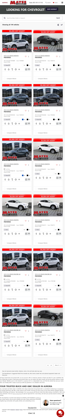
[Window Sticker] (29, 69)
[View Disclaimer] (19, 69)
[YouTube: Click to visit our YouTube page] (31, 413)
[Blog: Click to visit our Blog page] (34, 413)
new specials (30, 392)
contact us (38, 397)
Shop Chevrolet (52, 9)
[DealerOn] (32, 407)
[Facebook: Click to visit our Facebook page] (29, 413)
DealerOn (13, 409)
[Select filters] (58, 24)
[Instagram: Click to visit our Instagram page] (32, 413)
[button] (30, 41)
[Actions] (28, 56)
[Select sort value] (61, 24)
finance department (17, 393)
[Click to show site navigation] (62, 2)
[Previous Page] (48, 365)
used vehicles (51, 397)
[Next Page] (51, 365)
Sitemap (17, 409)
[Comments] (26, 69)
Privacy (21, 409)
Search (58, 18)
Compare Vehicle (11, 78)
